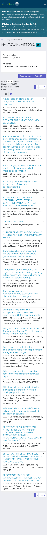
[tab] (6, 94)
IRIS (2, 39)
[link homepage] (11, 4)
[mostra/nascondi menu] (45, 4)
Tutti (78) (39, 76)
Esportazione (25, 76)
